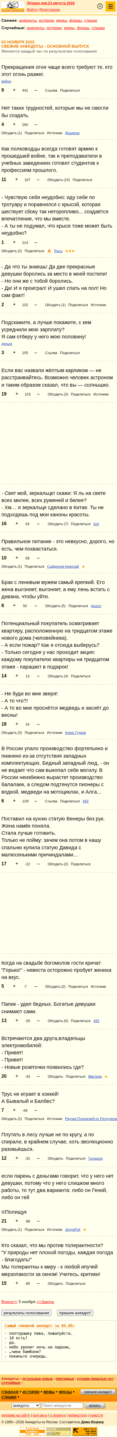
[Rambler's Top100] (32, 1431)
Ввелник (95, 1077)
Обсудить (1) (11, 133)
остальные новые (37, 1379)
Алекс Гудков (75, 733)
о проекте (58, 1415)
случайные (10, 1383)
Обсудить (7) (58, 524)
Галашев (95, 1159)
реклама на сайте (15, 1415)
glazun (96, 606)
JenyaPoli (72, 1230)
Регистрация (49, 10)
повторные (65, 1379)
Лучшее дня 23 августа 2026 (51, 3)
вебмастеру (77, 1415)
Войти (32, 10)
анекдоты (28, 20)
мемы (61, 20)
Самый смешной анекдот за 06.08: (40, 1325)
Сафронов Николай (63, 567)
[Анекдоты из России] (12, 6)
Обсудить (55, 1077)
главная (9, 1392)
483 (86, 801)
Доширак (72, 133)
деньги (6, 344)
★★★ (70, 251)
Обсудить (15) (58, 180)
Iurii (96, 524)
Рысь (58, 251)
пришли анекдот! (98, 1392)
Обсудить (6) (58, 1021)
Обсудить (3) (58, 394)
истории (46, 20)
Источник (54, 133)
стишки (90, 20)
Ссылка (51, 91)
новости (96, 1415)
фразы (75, 20)
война (6, 81)
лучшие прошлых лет (95, 1379)
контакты (40, 1415)
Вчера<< (9, 1301)
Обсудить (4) (58, 676)
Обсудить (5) (55, 606)
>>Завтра (45, 1301)
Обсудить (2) (11, 251)
